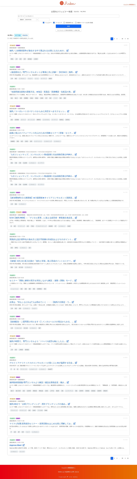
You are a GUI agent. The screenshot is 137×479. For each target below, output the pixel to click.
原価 (76, 390)
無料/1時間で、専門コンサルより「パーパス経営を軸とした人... (38, 341)
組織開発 (13, 141)
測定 (22, 288)
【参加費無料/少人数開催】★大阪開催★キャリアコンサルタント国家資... (42, 198)
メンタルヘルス (18, 328)
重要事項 (39, 119)
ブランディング (14, 410)
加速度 (68, 226)
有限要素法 (39, 288)
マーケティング (21, 226)
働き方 (12, 390)
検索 (68, 26)
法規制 (41, 98)
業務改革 (105, 390)
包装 (61, 98)
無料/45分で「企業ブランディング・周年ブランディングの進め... (38, 404)
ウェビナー (48, 22)
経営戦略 (17, 119)
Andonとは (61, 472)
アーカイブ (58, 22)
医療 (21, 98)
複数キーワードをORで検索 (85, 22)
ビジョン (37, 78)
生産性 (26, 141)
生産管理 (29, 390)
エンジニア (22, 451)
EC (17, 369)
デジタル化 (40, 410)
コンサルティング (48, 141)
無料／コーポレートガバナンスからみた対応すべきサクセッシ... (38, 111)
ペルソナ (28, 432)
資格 (16, 204)
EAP (40, 328)
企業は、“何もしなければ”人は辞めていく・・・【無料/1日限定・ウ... (40, 302)
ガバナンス (23, 119)
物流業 (50, 78)
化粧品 (31, 98)
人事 (16, 59)
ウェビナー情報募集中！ (130, 4)
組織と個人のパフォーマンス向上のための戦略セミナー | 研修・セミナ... (41, 133)
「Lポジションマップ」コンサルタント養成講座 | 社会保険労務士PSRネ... (42, 154)
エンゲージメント (38, 141)
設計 (30, 247)
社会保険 (25, 162)
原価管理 (99, 390)
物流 (16, 78)
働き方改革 (18, 390)
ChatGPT (50, 369)
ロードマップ (44, 78)
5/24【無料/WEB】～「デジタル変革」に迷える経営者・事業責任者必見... (42, 218)
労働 (16, 162)
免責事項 (67, 472)
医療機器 (26, 98)
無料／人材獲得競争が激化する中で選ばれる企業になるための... (38, 51)
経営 (20, 59)
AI (11, 226)
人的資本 (36, 59)
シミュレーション (14, 288)
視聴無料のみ (69, 22)
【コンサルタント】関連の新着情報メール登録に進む (68, 30)
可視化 (32, 226)
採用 (25, 59)
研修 (18, 141)
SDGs (12, 59)
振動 (26, 288)
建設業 (57, 390)
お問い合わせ (75, 472)
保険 (12, 162)
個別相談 (30, 59)
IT (11, 369)
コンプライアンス (69, 390)
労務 (20, 162)
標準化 (16, 247)
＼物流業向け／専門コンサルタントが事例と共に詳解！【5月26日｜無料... (42, 72)
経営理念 (67, 119)
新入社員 (21, 267)
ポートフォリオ (31, 119)
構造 (45, 288)
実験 (34, 288)
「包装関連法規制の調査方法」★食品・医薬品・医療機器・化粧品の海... (41, 92)
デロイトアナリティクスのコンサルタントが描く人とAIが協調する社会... (42, 363)
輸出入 (16, 98)
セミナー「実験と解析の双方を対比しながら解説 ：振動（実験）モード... (42, 280)
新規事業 (51, 226)
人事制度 (21, 349)
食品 (12, 98)
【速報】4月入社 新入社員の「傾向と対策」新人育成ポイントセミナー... (41, 261)
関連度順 (25, 35)
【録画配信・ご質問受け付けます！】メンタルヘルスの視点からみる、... (42, 322)
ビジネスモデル (46, 119)
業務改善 (35, 390)
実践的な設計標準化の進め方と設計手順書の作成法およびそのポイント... (42, 239)
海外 (50, 98)
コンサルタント (22, 78)
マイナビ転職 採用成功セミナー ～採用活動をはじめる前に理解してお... (41, 423)
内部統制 (87, 390)
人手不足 (52, 390)
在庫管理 (81, 390)
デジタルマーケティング (41, 226)
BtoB (46, 410)
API (19, 432)
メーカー (55, 98)
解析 (30, 288)
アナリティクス (23, 369)
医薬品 (36, 98)
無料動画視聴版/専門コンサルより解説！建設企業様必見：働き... (38, 382)
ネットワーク (41, 162)
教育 (15, 226)
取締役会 (61, 119)
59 (122, 38)
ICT (55, 226)
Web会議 (41, 390)
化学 (46, 98)
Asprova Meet (16, 445)
